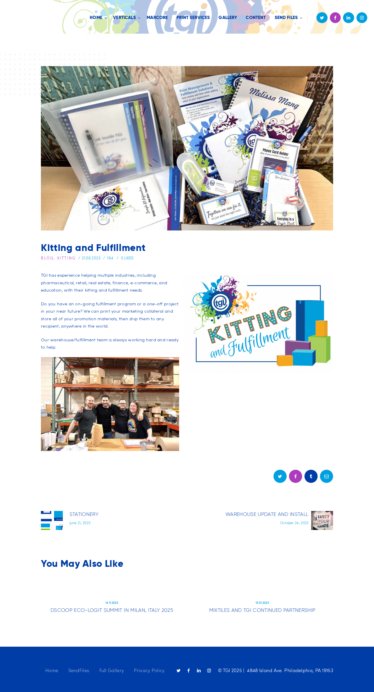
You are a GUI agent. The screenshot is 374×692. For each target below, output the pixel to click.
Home (51, 670)
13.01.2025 (262, 602)
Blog (47, 258)
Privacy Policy (149, 670)
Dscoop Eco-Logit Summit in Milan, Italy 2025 (112, 610)
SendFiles (78, 670)
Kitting (66, 258)
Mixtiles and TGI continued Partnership (262, 610)
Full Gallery (111, 670)
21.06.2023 (91, 258)
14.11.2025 (111, 602)
